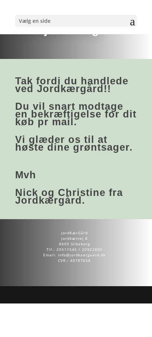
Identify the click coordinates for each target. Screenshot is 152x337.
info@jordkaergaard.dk (82, 254)
